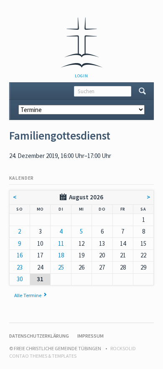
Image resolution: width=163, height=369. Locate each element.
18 (61, 255)
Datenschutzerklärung (39, 336)
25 (61, 267)
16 (20, 255)
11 (61, 243)
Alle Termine (27, 295)
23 (20, 267)
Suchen (142, 91)
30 (20, 279)
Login (81, 76)
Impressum (90, 336)
